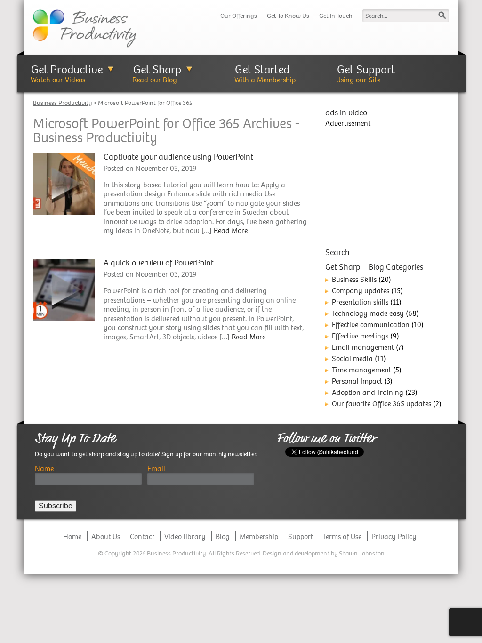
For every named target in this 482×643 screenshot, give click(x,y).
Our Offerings (238, 15)
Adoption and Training (367, 392)
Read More (231, 230)
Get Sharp (157, 69)
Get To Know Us (288, 15)
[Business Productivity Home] (84, 27)
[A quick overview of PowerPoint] (64, 289)
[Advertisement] (387, 186)
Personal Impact (357, 381)
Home (72, 536)
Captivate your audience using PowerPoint (178, 157)
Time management (361, 370)
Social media (352, 358)
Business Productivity (62, 102)
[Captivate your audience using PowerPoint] (64, 183)
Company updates (360, 291)
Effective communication (371, 325)
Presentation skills (360, 302)
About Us (105, 536)
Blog (223, 536)
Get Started (262, 69)
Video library (185, 536)
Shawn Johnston (362, 553)
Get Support (366, 69)
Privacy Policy (394, 536)
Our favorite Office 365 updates (381, 404)
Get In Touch (335, 15)
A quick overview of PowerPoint (159, 262)
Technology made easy (368, 313)
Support (300, 536)
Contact (142, 536)
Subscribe (55, 506)
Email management (363, 347)
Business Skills (354, 279)
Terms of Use (342, 536)
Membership (259, 536)
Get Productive (67, 69)
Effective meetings (360, 336)
